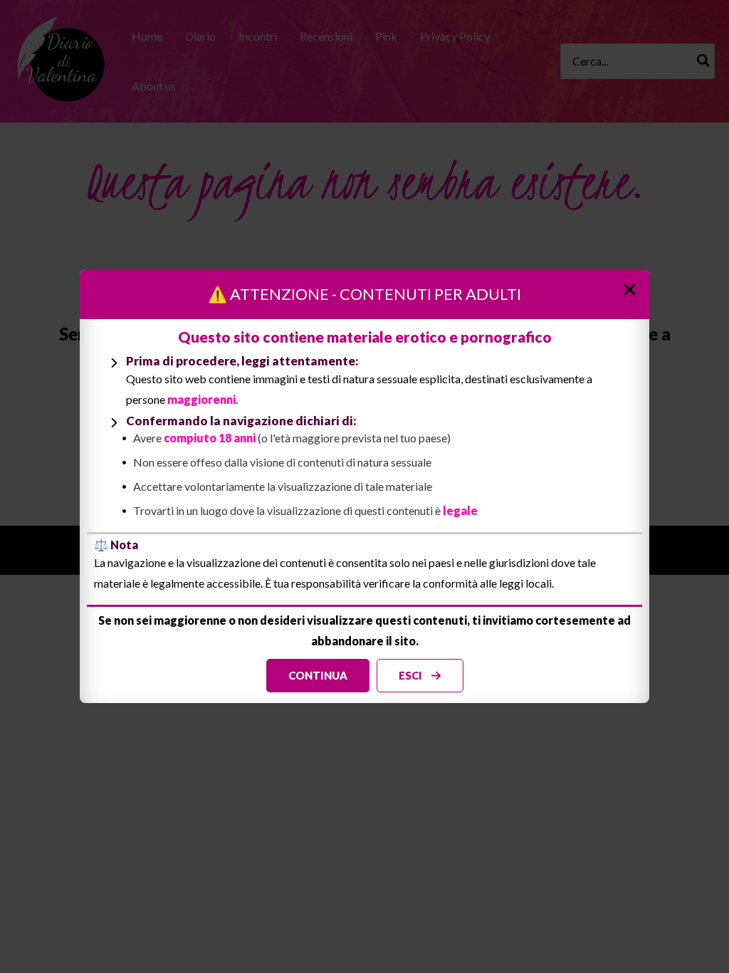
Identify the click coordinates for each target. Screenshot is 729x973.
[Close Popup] (635, 285)
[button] (317, 675)
